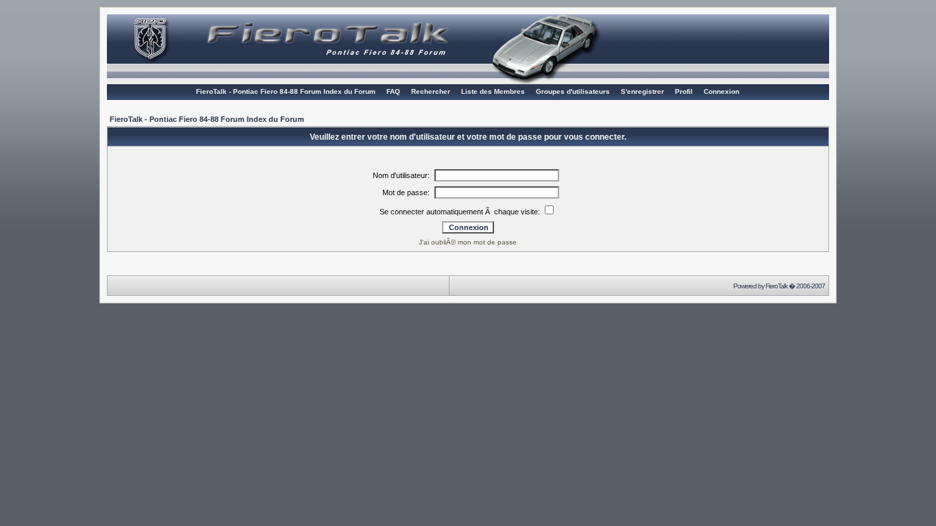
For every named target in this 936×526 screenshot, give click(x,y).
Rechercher (430, 91)
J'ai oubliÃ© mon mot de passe (468, 242)
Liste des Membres (493, 91)
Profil (684, 91)
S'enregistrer (642, 91)
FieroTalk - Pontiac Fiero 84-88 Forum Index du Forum (285, 91)
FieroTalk (776, 286)
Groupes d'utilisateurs (573, 91)
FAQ (393, 91)
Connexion (721, 91)
